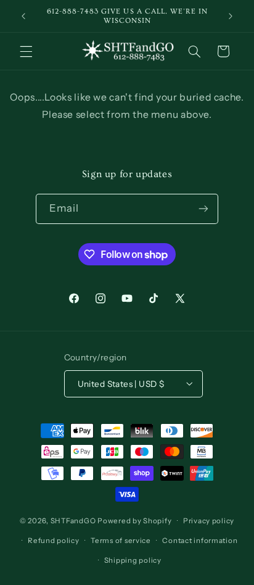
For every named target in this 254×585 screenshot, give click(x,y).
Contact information (199, 540)
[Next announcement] (230, 16)
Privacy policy (208, 521)
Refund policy (54, 540)
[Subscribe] (203, 209)
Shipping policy (133, 560)
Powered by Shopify (134, 521)
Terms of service (121, 540)
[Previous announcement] (23, 16)
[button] (26, 51)
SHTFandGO (73, 521)
